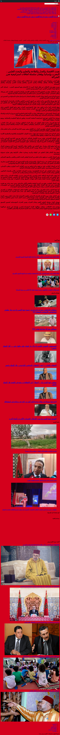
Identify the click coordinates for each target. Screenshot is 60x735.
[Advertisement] (50, 530)
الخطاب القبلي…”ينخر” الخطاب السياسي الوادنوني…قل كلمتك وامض (30, 365)
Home (58, 40)
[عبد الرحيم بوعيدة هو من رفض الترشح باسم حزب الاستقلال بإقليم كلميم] (32, 654)
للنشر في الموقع (52, 729)
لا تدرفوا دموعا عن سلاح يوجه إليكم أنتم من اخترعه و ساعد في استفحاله (30, 402)
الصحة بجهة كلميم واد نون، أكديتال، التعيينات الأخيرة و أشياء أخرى (32, 419)
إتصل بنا (54, 37)
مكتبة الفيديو (53, 36)
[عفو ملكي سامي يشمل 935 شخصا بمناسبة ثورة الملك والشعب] (30, 721)
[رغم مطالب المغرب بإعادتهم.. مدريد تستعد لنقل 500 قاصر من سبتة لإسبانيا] (31, 689)
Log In (55, 1)
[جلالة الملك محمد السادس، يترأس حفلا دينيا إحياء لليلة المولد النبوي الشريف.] (30, 584)
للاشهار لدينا (53, 728)
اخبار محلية (53, 23)
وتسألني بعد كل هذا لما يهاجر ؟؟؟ (44, 329)
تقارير (55, 33)
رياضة (55, 29)
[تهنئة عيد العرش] (54, 43)
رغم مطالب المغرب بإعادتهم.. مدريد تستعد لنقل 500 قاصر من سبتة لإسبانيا (38, 12)
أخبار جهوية (53, 26)
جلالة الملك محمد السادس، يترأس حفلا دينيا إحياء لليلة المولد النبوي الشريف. (38, 7)
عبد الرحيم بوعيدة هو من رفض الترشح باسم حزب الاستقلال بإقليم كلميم (39, 10)
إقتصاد (54, 28)
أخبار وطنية (53, 25)
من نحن (54, 725)
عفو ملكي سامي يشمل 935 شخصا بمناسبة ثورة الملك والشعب (41, 13)
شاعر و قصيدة (52, 30)
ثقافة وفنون (53, 35)
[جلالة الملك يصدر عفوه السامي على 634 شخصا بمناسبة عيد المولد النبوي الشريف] (34, 620)
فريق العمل (53, 727)
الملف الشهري (52, 32)
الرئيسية (54, 22)
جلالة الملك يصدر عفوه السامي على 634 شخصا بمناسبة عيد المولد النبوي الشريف (36, 9)
